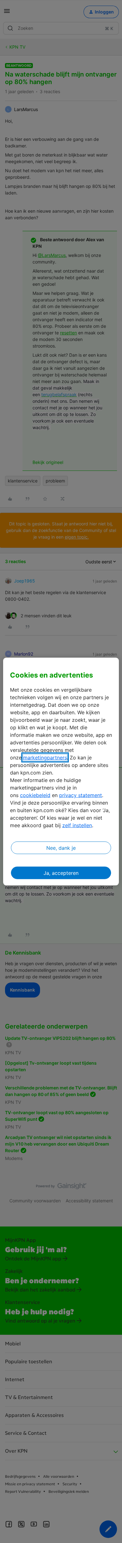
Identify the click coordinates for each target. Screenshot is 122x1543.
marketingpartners (45, 757)
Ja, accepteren (61, 873)
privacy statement (80, 795)
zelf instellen (77, 825)
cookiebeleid (35, 795)
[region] (61, 771)
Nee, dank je (61, 848)
